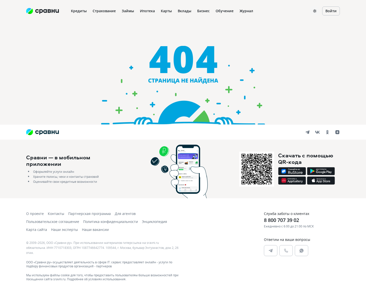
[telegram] (307, 132)
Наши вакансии (95, 229)
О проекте (35, 213)
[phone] (286, 250)
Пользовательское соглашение (52, 221)
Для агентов (125, 213)
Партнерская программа (89, 213)
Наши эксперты (64, 229)
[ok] (327, 132)
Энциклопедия (154, 221)
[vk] (317, 132)
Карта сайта (36, 229)
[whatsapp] (301, 250)
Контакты (56, 213)
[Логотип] (42, 132)
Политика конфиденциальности (110, 221)
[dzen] (337, 132)
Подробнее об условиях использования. (96, 279)
